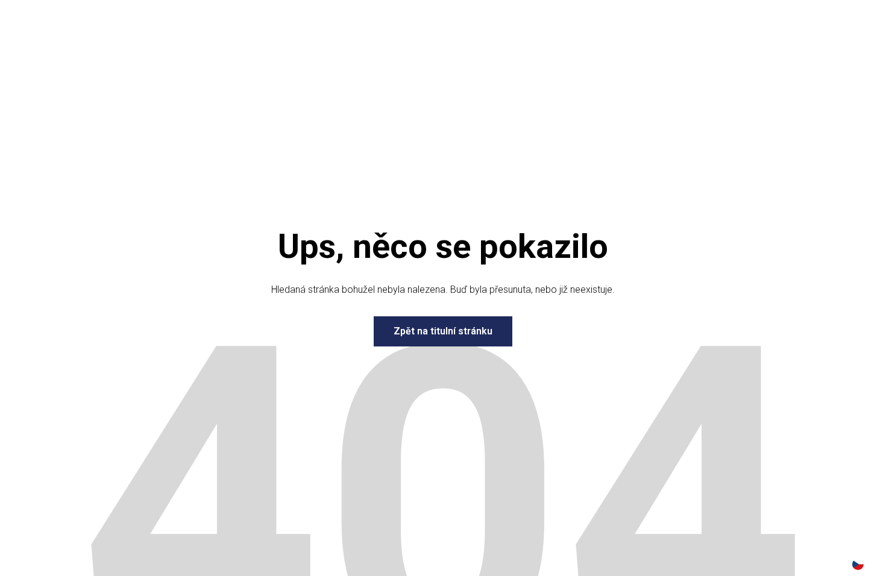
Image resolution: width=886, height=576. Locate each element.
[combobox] (858, 564)
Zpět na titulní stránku (443, 331)
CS (858, 564)
